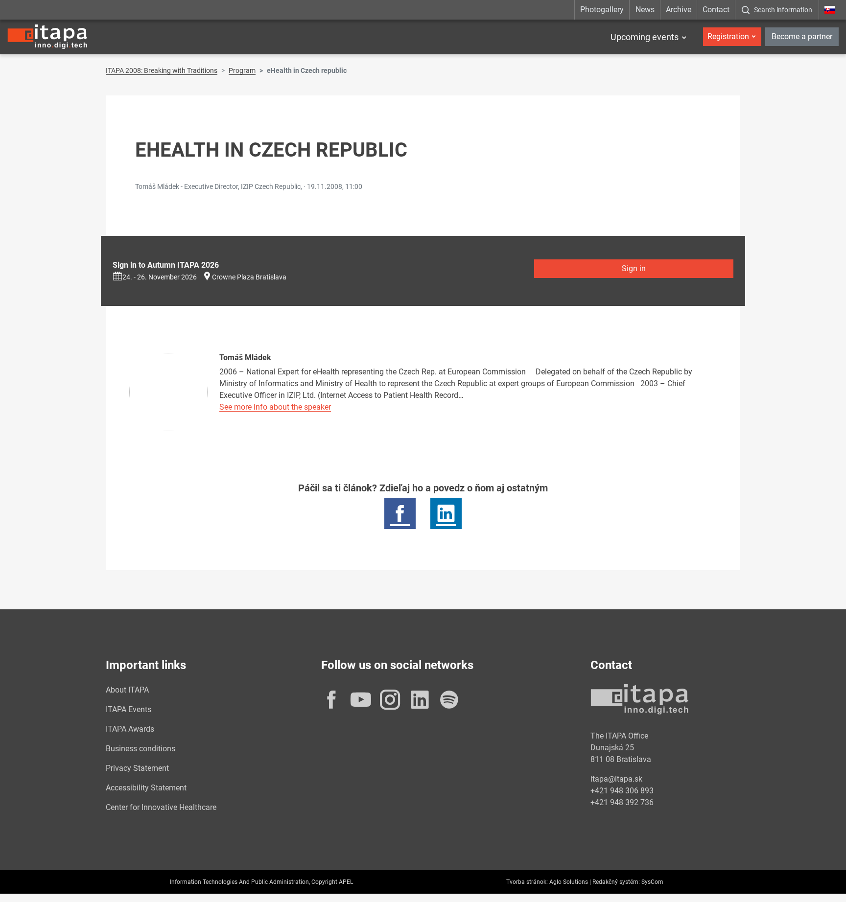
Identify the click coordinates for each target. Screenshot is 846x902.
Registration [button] (728, 36)
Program (242, 70)
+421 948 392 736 (622, 802)
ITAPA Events (128, 709)
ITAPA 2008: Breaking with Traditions (161, 70)
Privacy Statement (137, 768)
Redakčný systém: (616, 882)
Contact (716, 9)
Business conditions (140, 748)
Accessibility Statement (146, 787)
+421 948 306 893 (622, 790)
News (645, 9)
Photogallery (602, 9)
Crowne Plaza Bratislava (249, 277)
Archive (678, 9)
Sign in (634, 268)
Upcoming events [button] (645, 37)
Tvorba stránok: (527, 882)
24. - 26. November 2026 (159, 277)
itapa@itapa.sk (616, 779)
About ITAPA (127, 689)
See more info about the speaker (275, 407)
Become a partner (802, 36)
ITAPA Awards (130, 729)
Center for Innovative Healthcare (161, 807)
